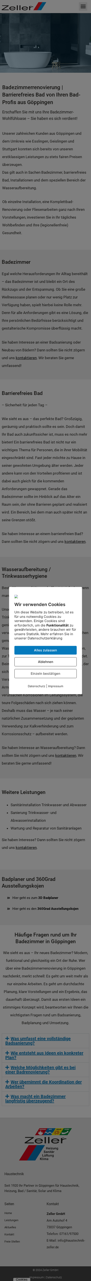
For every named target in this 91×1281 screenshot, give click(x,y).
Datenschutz (36, 686)
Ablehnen (45, 662)
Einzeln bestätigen (45, 673)
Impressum (55, 686)
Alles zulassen (45, 650)
